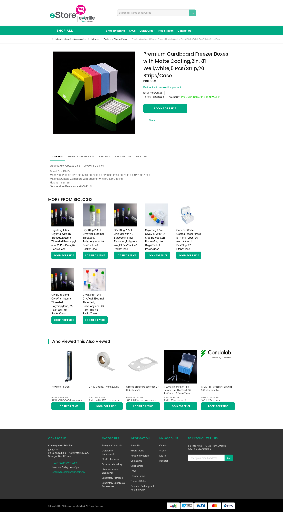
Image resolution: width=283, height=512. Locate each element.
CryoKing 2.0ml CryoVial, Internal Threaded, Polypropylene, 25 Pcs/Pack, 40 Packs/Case (62, 304)
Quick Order (147, 30)
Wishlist (163, 450)
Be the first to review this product (162, 87)
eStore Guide (137, 450)
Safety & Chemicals (112, 445)
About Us (135, 445)
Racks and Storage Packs (115, 39)
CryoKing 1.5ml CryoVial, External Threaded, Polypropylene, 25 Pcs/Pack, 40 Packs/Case (93, 304)
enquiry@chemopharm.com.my (68, 471)
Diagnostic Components (108, 452)
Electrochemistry (110, 459)
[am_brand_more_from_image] (62, 225)
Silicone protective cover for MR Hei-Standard (142, 388)
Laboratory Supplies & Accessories (71, 39)
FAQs (132, 30)
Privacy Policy (138, 476)
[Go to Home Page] (49, 39)
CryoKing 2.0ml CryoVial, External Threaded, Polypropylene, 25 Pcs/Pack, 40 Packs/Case (93, 239)
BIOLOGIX (149, 81)
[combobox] (156, 13)
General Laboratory (112, 464)
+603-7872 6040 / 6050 (64, 462)
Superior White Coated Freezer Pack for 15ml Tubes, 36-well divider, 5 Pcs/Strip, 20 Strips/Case (188, 239)
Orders (163, 445)
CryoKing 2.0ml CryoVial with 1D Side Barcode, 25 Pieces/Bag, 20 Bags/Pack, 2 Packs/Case (155, 239)
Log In (162, 455)
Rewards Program (140, 455)
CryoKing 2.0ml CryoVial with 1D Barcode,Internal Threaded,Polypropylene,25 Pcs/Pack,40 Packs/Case (126, 239)
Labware (95, 39)
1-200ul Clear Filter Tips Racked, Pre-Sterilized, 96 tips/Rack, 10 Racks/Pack (177, 390)
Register (163, 460)
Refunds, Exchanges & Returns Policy (142, 487)
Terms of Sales (138, 481)
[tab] (57, 156)
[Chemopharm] (72, 13)
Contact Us (184, 30)
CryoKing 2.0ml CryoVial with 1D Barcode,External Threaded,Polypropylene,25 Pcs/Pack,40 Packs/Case (63, 239)
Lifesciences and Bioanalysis (110, 471)
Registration (166, 30)
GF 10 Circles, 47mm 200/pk (104, 386)
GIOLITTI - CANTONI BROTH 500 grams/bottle (216, 388)
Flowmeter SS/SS (60, 386)
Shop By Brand (115, 30)
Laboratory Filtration (112, 477)
